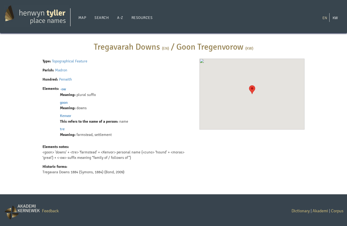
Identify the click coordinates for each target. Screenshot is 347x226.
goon (64, 102)
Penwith (65, 79)
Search (101, 17)
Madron (61, 70)
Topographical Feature (69, 61)
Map (82, 17)
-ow (63, 89)
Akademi (320, 210)
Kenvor (65, 115)
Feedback (50, 210)
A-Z (120, 17)
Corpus (337, 210)
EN (324, 17)
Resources (141, 17)
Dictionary (301, 210)
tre (62, 129)
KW (335, 17)
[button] (252, 89)
